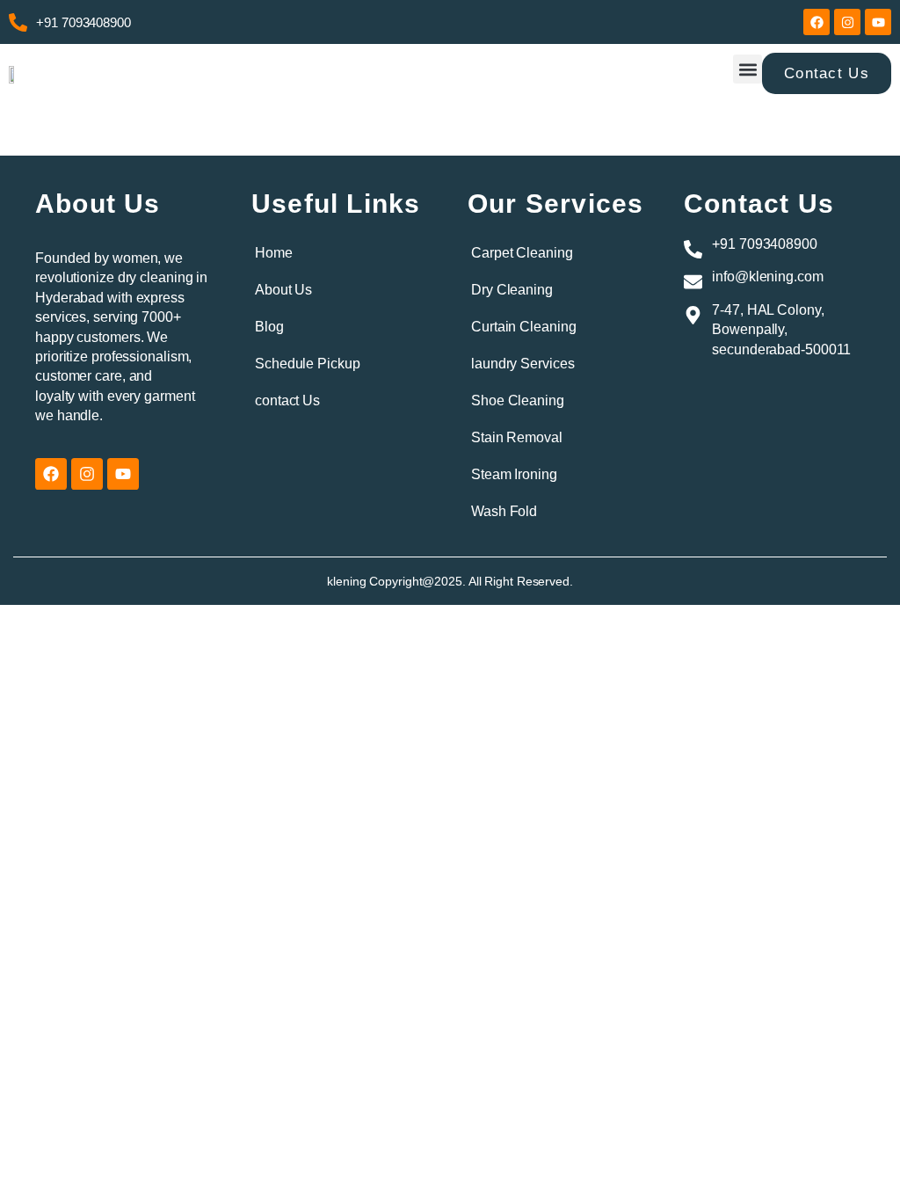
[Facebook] (816, 22)
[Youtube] (878, 22)
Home (274, 252)
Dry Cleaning (512, 289)
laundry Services (522, 363)
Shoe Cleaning (517, 400)
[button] (747, 69)
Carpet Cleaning (522, 252)
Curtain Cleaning (523, 326)
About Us (283, 289)
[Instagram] (847, 22)
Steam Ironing (514, 474)
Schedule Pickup (307, 363)
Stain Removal (516, 437)
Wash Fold (504, 511)
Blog (269, 326)
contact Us (287, 400)
